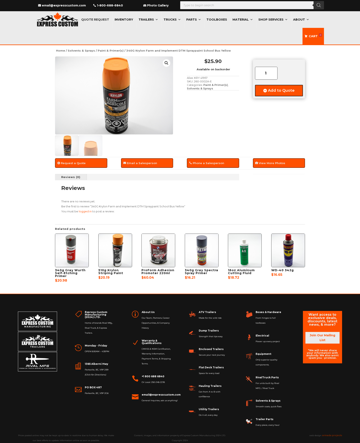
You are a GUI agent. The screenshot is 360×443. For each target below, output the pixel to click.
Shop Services (271, 19)
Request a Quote (73, 163)
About (299, 19)
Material (240, 19)
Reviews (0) (70, 177)
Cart (315, 36)
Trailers (146, 19)
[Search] (319, 5)
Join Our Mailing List (322, 337)
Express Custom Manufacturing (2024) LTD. (96, 315)
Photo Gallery (158, 5)
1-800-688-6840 (110, 5)
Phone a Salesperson (208, 163)
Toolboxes (216, 19)
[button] (166, 63)
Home (60, 50)
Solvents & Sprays (81, 50)
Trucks (170, 19)
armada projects (332, 435)
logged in (85, 211)
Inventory (124, 19)
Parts (191, 19)
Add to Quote (281, 90)
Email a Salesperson (142, 163)
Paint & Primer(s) (111, 50)
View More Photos (272, 163)
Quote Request (95, 19)
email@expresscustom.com (64, 5)
